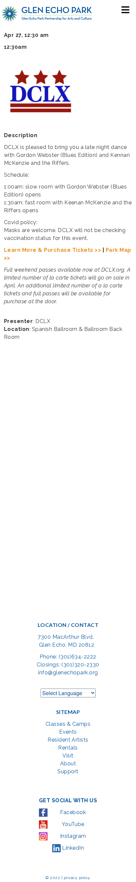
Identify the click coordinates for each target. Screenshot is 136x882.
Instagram (72, 836)
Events (68, 732)
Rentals (68, 748)
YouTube (72, 824)
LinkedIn (72, 848)
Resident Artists (68, 740)
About (68, 763)
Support (67, 771)
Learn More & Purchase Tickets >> (52, 250)
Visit (67, 755)
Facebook (72, 812)
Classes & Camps (68, 724)
